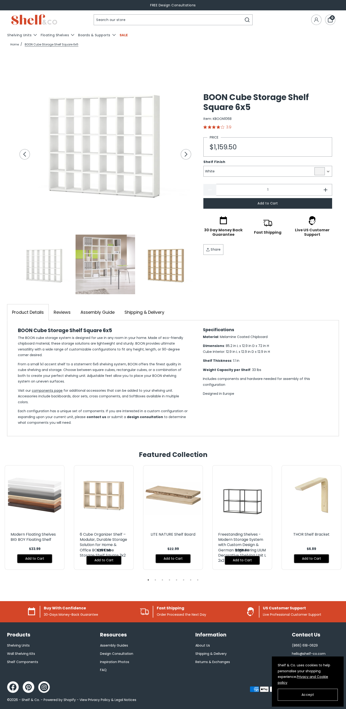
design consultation (145, 417)
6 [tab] (183, 580)
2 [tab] (155, 580)
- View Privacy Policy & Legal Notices (106, 699)
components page (47, 390)
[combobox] (168, 20)
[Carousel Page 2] (105, 264)
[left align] (25, 154)
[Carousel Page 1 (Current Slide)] (44, 264)
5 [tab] (176, 580)
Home (14, 44)
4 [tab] (169, 580)
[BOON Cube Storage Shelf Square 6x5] (105, 142)
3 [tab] (162, 580)
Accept (308, 694)
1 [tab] (148, 580)
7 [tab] (190, 580)
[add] (325, 190)
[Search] (247, 20)
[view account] (316, 20)
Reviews (62, 312)
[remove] (209, 190)
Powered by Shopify (60, 699)
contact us (96, 417)
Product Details (28, 312)
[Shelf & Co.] (34, 20)
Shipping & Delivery (144, 312)
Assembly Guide (97, 312)
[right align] (186, 154)
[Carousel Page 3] (166, 264)
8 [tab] (197, 580)
